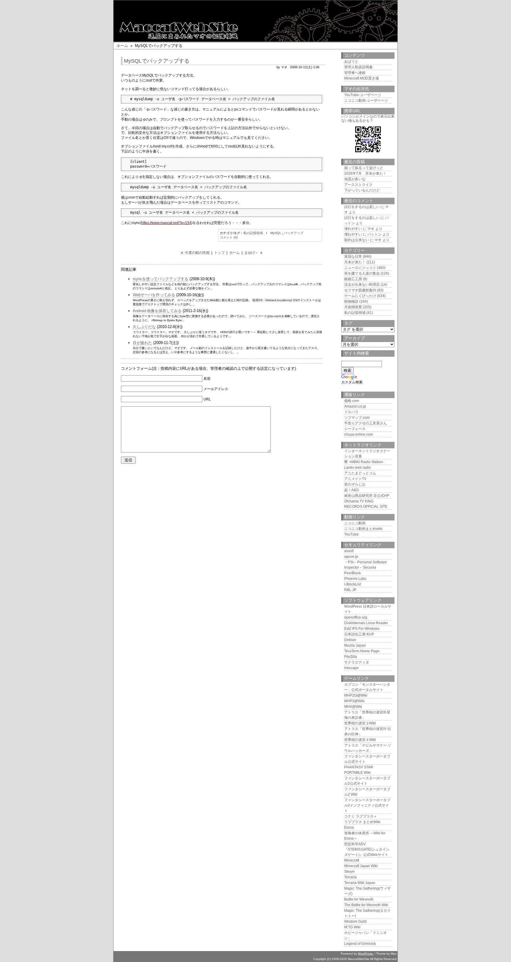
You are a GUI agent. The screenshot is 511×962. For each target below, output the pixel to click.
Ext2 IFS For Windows (361, 629)
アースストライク (358, 185)
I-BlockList (352, 584)
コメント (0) (229, 237)
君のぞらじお (355, 484)
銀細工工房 (353, 279)
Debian (350, 640)
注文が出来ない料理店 (362, 285)
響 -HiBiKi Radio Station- (364, 462)
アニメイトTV (355, 479)
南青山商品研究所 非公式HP (366, 496)
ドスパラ (351, 412)
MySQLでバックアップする (157, 61)
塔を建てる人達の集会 (362, 273)
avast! (349, 551)
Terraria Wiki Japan (359, 883)
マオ (370, 229)
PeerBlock (352, 573)
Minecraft (351, 860)
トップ (219, 253)
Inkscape (351, 668)
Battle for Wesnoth (358, 899)
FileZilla (350, 657)
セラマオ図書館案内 (360, 290)
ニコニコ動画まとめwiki (363, 529)
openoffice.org (355, 617)
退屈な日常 (353, 256)
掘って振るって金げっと (363, 168)
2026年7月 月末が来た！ (365, 173)
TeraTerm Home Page (361, 651)
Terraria (350, 877)
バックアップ (293, 233)
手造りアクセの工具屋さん (365, 423)
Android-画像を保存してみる (157, 311)
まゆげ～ (251, 253)
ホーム (122, 45)
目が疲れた (142, 342)
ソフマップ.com (357, 418)
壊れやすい (353, 229)
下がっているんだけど (362, 190)
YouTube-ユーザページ (362, 95)
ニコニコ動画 (355, 523)
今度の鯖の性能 (197, 253)
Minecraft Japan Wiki (361, 866)
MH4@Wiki (353, 707)
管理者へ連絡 (355, 73)
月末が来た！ (355, 262)
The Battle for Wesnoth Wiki (366, 905)
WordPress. (365, 953)
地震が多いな (355, 179)
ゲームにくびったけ (360, 296)
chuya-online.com (358, 434)
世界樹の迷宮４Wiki (360, 740)
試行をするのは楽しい (362, 207)
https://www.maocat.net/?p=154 (166, 223)
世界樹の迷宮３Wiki (360, 723)
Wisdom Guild (355, 921)
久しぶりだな (144, 327)
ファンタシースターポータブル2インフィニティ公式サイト (367, 805)
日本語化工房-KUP (359, 634)
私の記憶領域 (253, 233)
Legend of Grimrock (360, 944)
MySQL (275, 233)
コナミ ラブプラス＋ (360, 816)
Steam (349, 871)
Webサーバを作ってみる (154, 295)
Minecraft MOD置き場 (361, 78)
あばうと (351, 61)
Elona (349, 827)
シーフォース (355, 429)
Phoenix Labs (355, 579)
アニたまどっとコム (360, 473)
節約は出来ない (356, 240)
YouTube (351, 534)
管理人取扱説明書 (358, 67)
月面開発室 (353, 307)
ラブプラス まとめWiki (362, 822)
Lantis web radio (357, 467)
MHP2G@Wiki (355, 695)
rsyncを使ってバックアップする (160, 279)
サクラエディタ (356, 662)
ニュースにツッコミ (360, 268)
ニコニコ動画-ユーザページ (366, 100)
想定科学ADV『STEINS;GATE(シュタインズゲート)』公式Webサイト (366, 849)
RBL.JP (350, 590)
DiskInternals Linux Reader (366, 623)
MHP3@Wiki (354, 701)
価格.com (351, 401)
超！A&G (351, 490)
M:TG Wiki (352, 927)
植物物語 (351, 301)
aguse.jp (351, 556)
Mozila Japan (355, 645)
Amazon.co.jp (355, 406)
